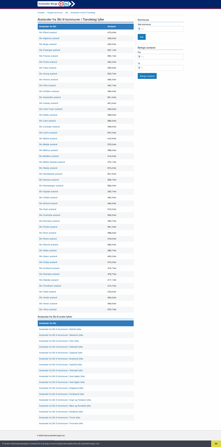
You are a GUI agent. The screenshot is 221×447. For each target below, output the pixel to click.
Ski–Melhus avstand (48, 150)
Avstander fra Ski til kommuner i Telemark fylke (61, 370)
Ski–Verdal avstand (48, 297)
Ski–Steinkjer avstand (49, 273)
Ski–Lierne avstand (48, 132)
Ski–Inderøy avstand (48, 103)
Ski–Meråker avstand (49, 156)
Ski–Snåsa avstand (48, 262)
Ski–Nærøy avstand (48, 167)
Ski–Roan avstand (47, 232)
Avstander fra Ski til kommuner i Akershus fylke (61, 334)
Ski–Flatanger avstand (49, 49)
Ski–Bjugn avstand (48, 44)
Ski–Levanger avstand (49, 126)
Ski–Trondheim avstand (50, 285)
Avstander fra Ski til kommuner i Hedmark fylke (61, 346)
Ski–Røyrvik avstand (48, 244)
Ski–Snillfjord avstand (49, 268)
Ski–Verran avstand (48, 303)
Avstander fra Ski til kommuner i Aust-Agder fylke (62, 376)
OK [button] (216, 444)
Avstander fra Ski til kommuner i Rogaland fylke (61, 387)
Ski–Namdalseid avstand (50, 173)
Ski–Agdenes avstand (49, 38)
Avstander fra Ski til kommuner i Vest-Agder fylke (62, 382)
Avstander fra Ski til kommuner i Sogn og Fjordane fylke (65, 399)
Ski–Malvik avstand (48, 138)
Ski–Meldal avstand (48, 144)
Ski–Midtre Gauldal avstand (52, 161)
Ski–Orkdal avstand (48, 197)
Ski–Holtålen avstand (49, 91)
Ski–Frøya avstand (47, 67)
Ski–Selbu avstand (48, 250)
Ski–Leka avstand (47, 120)
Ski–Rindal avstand (48, 226)
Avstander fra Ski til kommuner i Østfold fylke (60, 329)
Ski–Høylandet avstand (50, 97)
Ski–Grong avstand (48, 73)
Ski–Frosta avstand (48, 61)
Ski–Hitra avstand (47, 85)
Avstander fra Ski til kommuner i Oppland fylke (60, 352)
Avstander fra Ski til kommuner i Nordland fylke (61, 411)
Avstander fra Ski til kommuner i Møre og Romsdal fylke (65, 405)
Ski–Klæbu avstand (48, 114)
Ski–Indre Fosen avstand (50, 108)
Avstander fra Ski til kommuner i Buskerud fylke (61, 358)
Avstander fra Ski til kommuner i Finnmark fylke (61, 423)
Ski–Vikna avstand (47, 309)
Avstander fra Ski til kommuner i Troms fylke (59, 417)
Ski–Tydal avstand (47, 291)
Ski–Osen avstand (47, 209)
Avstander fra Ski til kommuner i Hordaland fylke (61, 393)
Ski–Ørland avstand (48, 203)
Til (139, 63)
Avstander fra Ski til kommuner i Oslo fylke (59, 340)
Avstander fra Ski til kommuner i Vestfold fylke (60, 364)
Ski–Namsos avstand (49, 179)
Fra (139, 52)
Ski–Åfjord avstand (48, 32)
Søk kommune (144, 24)
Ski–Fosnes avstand (48, 55)
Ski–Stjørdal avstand (48, 279)
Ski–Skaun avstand (48, 256)
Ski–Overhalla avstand (49, 214)
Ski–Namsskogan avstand (51, 185)
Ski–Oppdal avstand (48, 191)
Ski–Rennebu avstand (49, 220)
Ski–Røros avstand (48, 238)
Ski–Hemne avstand (48, 79)
